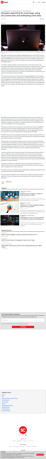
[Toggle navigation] (33, 2)
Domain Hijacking (6, 409)
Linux (2, 60)
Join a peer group (28, 446)
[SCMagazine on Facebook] (20, 435)
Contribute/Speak (16, 446)
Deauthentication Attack (7, 405)
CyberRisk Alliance (19, 440)
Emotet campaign (30, 76)
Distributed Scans (6, 407)
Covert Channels (5, 400)
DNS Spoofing (5, 401)
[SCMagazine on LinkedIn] (26, 435)
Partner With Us (34, 446)
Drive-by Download (6, 410)
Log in (39, 2)
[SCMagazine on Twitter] (23, 435)
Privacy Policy (26, 323)
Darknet (3, 403)
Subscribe (23, 327)
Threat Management (5, 11)
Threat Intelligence (25, 191)
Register (43, 2)
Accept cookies (40, 454)
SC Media (14, 440)
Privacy (32, 440)
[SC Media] (4, 2)
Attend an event (22, 446)
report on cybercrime (22, 55)
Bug (3, 396)
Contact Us (24, 440)
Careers (29, 440)
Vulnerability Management (16, 11)
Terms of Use (21, 323)
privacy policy (11, 457)
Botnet (3, 394)
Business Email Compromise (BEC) (10, 398)
